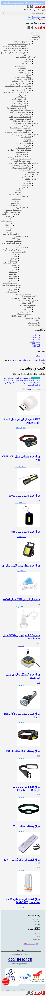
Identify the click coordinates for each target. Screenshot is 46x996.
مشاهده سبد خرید (29, 19)
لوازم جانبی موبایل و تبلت (21, 360)
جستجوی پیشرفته (28, 389)
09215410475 (20, 959)
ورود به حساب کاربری (36, 17)
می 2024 (36, 335)
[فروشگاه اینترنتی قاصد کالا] (36, 7)
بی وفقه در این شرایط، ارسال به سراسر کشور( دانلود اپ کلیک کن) (23, 3)
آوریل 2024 (36, 337)
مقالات (37, 356)
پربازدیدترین (35, 378)
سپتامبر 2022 (35, 342)
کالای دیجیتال (36, 360)
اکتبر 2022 (36, 339)
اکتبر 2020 (36, 346)
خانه (43, 360)
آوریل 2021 (36, 344)
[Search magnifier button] (4, 13)
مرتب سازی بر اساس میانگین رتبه (17, 378)
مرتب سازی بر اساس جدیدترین (28, 380)
